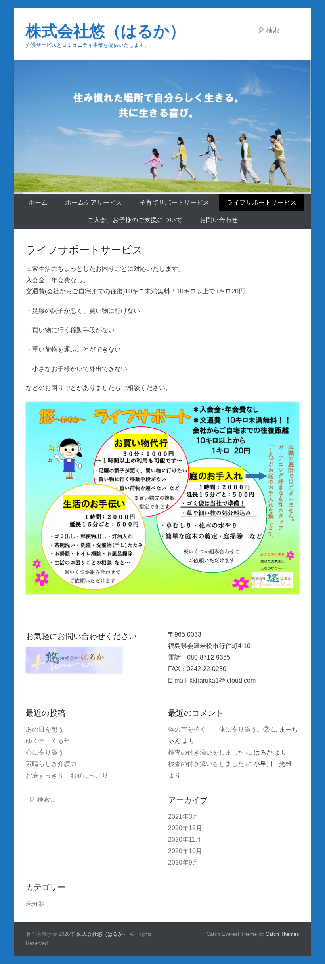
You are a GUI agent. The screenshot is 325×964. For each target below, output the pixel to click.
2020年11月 (184, 839)
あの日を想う (45, 729)
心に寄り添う (45, 752)
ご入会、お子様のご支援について (134, 220)
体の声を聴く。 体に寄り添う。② (219, 729)
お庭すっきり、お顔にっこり (67, 775)
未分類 (35, 903)
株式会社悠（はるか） (105, 31)
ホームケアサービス (93, 202)
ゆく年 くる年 (48, 741)
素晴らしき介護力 (51, 764)
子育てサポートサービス (174, 202)
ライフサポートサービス (261, 202)
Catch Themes (282, 934)
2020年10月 (185, 851)
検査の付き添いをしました (206, 752)
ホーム (38, 202)
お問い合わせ (219, 220)
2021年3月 (183, 816)
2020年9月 (183, 862)
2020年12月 (185, 828)
